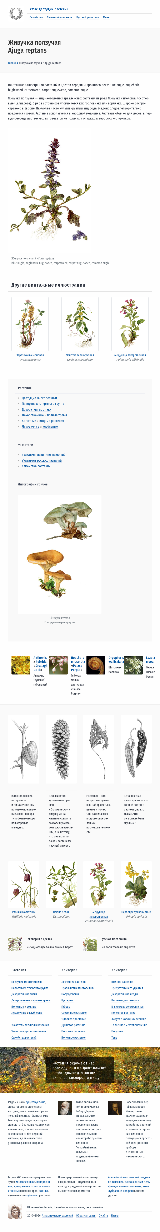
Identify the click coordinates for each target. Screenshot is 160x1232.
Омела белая (61, 912)
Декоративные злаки (36, 410)
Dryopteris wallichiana (116, 660)
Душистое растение (73, 1025)
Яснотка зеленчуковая (80, 355)
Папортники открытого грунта (43, 404)
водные (31, 1006)
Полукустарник (70, 994)
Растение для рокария (125, 1000)
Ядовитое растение (73, 1019)
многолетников (25, 1182)
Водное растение (122, 982)
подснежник (115, 1182)
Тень (114, 1037)
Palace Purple (76, 668)
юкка (146, 1186)
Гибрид (65, 1006)
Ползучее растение (73, 1031)
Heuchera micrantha (78, 660)
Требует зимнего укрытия (127, 988)
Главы (115, 1215)
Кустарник (67, 1000)
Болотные (29, 421)
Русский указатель (87, 17)
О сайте (103, 1215)
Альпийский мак (118, 1177)
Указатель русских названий (42, 460)
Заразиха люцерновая (30, 355)
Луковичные (30, 426)
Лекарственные (33, 415)
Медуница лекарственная (130, 355)
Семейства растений (36, 466)
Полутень (117, 1031)
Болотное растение (73, 1037)
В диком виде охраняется (127, 1006)
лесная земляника (130, 1186)
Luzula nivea (150, 660)
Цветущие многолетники (39, 398)
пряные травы (57, 415)
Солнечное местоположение (129, 1025)
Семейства (36, 17)
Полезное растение (123, 1013)
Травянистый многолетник (77, 988)
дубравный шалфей (120, 1191)
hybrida (41, 662)
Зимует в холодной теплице (128, 1019)
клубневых (32, 1195)
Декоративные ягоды (124, 994)
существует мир (35, 1102)
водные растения (51, 421)
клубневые (50, 426)
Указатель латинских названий (43, 455)
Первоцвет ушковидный (136, 912)
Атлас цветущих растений (49, 9)
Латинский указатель (59, 17)
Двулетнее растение (73, 982)
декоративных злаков (27, 1186)
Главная (13, 63)
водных (43, 1191)
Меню (106, 17)
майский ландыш (139, 1177)
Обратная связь (86, 1215)
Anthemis (40, 658)
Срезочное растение (74, 1013)
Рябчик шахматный (23, 912)
